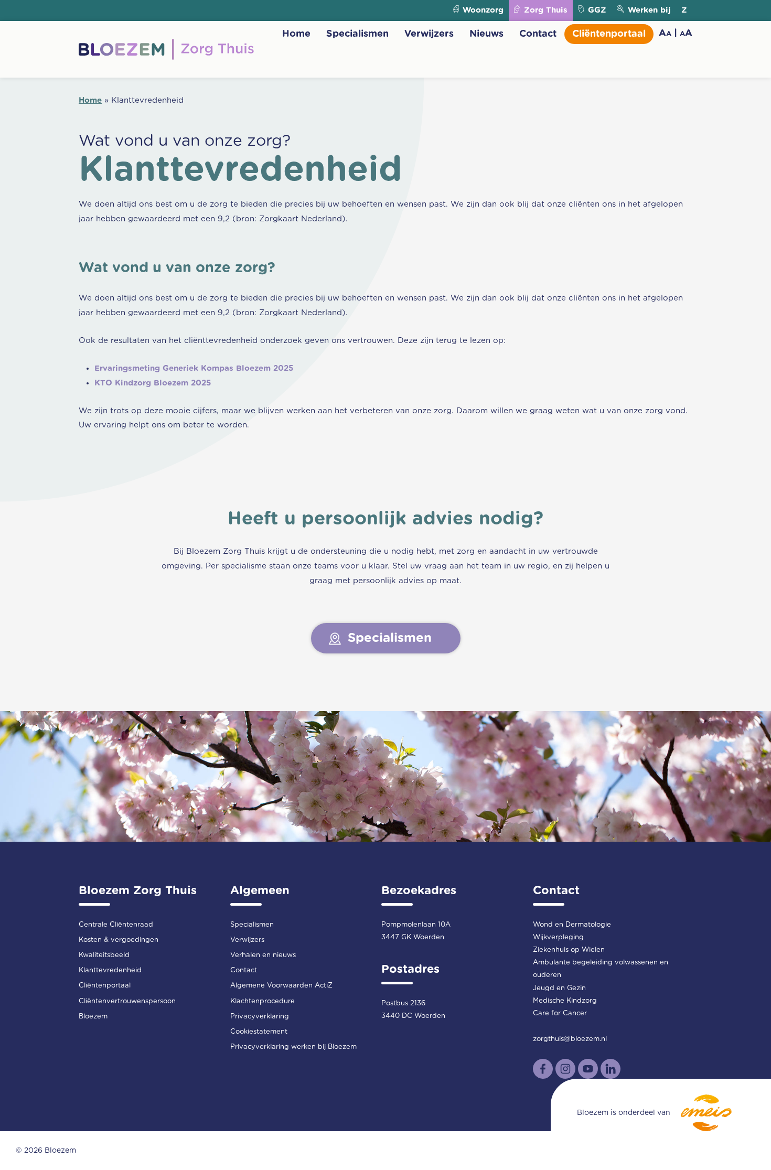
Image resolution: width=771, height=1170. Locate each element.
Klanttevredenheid (110, 970)
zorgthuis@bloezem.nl (570, 1039)
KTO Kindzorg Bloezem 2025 (152, 383)
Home (296, 34)
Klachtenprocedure (262, 1001)
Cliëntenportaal (609, 34)
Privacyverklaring (259, 1016)
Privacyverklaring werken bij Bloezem (293, 1047)
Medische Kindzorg (565, 1000)
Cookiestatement (258, 1031)
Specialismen (357, 34)
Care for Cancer (560, 1013)
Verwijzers (429, 34)
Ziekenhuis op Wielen (569, 950)
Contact (537, 34)
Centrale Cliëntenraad (116, 924)
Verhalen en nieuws (263, 955)
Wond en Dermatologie (572, 924)
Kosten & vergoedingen (118, 940)
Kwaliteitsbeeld (104, 955)
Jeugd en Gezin (559, 988)
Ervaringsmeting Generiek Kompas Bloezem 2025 (193, 368)
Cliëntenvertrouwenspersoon (127, 1001)
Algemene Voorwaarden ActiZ (281, 985)
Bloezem (93, 1016)
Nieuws (486, 34)
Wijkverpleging (558, 937)
